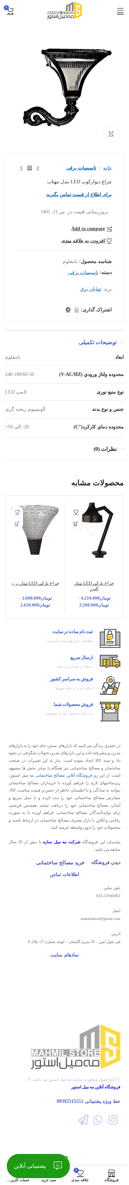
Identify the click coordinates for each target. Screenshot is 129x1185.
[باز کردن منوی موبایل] (120, 10)
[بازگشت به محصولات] (29, 168)
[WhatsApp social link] (77, 310)
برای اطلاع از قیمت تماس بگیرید (79, 194)
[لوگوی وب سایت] (64, 9)
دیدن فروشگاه (106, 862)
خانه (107, 168)
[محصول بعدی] (21, 168)
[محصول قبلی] (38, 168)
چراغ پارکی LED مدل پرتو (35, 583)
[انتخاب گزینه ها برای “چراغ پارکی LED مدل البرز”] (76, 524)
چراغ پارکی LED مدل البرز (94, 586)
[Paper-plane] (83, 1120)
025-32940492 (108, 896)
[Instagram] (113, 1120)
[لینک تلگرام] (68, 310)
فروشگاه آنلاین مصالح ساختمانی (64, 775)
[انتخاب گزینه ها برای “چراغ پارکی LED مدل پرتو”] (17, 524)
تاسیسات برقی (81, 168)
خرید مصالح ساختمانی (60, 862)
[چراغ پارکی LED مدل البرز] (94, 530)
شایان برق (90, 289)
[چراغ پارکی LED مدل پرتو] (35, 530)
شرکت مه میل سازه (61, 841)
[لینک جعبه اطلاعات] (64, 638)
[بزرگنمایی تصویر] (111, 134)
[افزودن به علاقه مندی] (76, 512)
